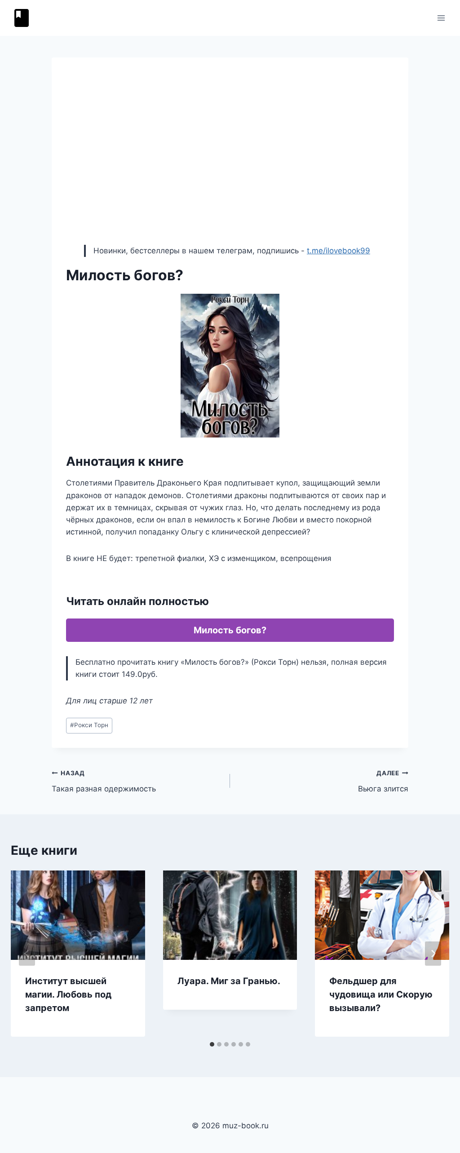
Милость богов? (230, 630)
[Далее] (433, 953)
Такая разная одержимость (104, 781)
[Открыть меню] (441, 18)
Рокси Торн (89, 725)
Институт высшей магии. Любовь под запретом (68, 994)
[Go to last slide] (27, 953)
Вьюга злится (383, 781)
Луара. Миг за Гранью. (228, 981)
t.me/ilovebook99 (338, 250)
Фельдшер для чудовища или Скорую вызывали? (381, 994)
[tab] (212, 1044)
